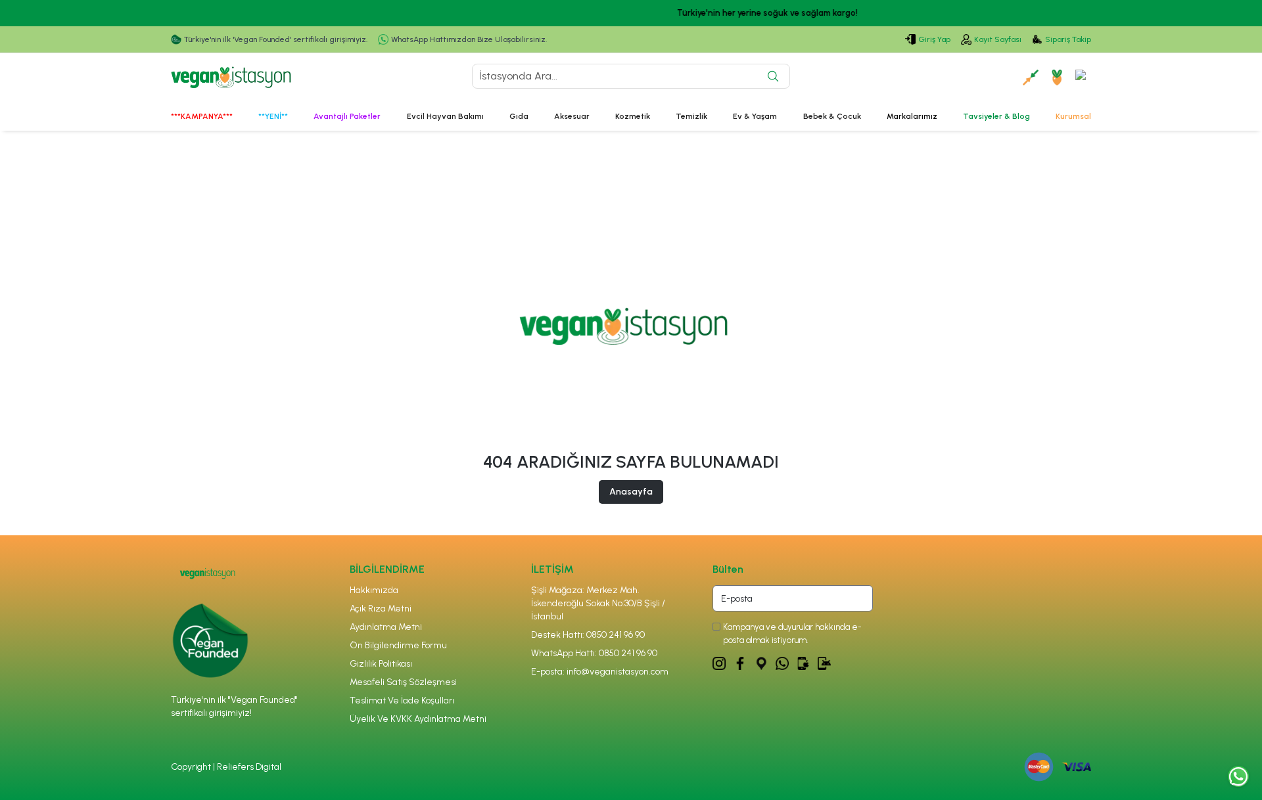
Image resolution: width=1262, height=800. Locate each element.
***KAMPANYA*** (202, 116)
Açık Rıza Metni (380, 608)
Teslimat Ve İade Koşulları (402, 700)
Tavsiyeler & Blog (996, 116)
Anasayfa (631, 491)
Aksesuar (572, 116)
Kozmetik (632, 116)
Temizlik (691, 116)
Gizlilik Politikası (381, 663)
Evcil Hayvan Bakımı (445, 116)
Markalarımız (912, 116)
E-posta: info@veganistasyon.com (599, 671)
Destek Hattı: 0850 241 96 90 (588, 634)
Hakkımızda (374, 590)
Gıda (518, 116)
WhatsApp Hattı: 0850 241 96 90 (594, 653)
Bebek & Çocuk (832, 116)
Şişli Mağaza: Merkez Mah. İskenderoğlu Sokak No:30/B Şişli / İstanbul (598, 603)
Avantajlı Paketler (347, 116)
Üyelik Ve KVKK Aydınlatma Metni (418, 718)
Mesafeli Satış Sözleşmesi (403, 682)
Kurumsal (1073, 116)
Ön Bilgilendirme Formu (398, 645)
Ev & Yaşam (755, 116)
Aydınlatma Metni (386, 627)
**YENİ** (273, 116)
